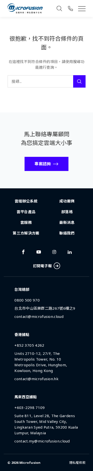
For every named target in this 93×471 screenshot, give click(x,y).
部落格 (67, 211)
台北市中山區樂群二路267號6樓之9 (44, 308)
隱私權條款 (77, 462)
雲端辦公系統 (26, 201)
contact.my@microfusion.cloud (42, 440)
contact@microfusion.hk (36, 378)
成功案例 (66, 201)
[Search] (59, 8)
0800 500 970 (27, 300)
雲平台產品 (26, 211)
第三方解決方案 (26, 233)
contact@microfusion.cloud (38, 316)
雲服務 (26, 222)
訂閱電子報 (42, 265)
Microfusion (30, 462)
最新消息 (66, 222)
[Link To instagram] (54, 252)
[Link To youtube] (38, 252)
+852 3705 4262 (29, 345)
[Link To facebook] (23, 252)
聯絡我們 (66, 233)
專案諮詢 (42, 164)
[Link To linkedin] (69, 252)
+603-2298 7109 (29, 407)
